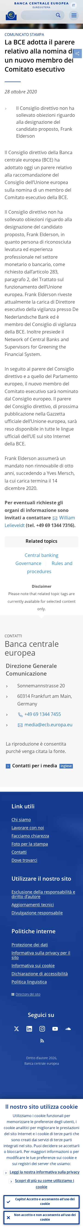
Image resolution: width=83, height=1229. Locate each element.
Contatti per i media (34, 766)
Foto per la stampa (30, 844)
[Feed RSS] (42, 1040)
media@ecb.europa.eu (48, 725)
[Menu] (74, 15)
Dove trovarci (24, 860)
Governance (28, 564)
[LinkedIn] (29, 1028)
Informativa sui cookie (33, 966)
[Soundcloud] (68, 1028)
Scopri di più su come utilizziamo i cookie (44, 1184)
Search (58, 15)
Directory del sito (28, 994)
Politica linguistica (29, 982)
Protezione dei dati (30, 945)
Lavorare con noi (28, 828)
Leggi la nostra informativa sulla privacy (45, 1172)
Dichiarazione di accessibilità (40, 974)
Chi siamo (21, 820)
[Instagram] (42, 1028)
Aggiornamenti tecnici (33, 905)
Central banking (41, 555)
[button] (73, 5)
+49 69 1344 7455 (42, 714)
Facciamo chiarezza (30, 836)
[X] (16, 1028)
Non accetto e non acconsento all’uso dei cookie (45, 1217)
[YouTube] (55, 1028)
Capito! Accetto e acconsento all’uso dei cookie (45, 1202)
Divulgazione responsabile (37, 913)
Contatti (19, 852)
